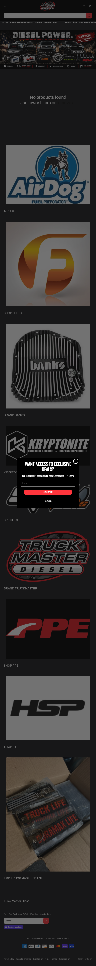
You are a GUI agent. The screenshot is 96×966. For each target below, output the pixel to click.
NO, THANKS (48, 501)
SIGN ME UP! (48, 492)
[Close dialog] (76, 461)
